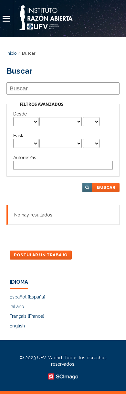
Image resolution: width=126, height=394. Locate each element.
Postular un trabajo (41, 254)
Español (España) (27, 296)
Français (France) (27, 316)
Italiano (17, 306)
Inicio (11, 53)
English (17, 325)
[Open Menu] (6, 18)
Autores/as (24, 157)
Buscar (106, 187)
